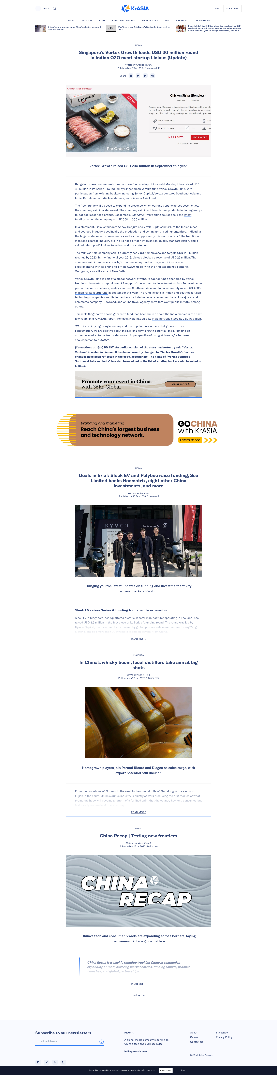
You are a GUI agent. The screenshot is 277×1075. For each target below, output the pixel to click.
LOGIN (216, 8)
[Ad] (138, 430)
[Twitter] (138, 75)
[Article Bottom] (138, 384)
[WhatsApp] (152, 75)
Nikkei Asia (144, 674)
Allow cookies (165, 1070)
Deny (183, 1070)
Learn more (150, 1070)
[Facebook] (131, 75)
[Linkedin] (145, 75)
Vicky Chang (144, 842)
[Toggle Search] (54, 8)
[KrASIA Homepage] (135, 9)
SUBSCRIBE (232, 8)
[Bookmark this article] (159, 68)
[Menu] (38, 8)
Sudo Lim (144, 492)
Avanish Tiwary (144, 64)
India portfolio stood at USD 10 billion (176, 318)
